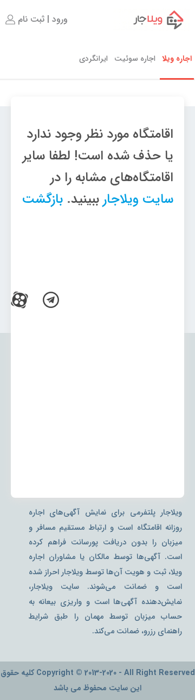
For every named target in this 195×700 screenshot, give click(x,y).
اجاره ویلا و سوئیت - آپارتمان (151, 19)
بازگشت (42, 199)
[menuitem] (35, 19)
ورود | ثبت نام (41, 19)
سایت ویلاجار (138, 199)
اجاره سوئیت (134, 59)
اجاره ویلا (177, 59)
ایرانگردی (93, 59)
